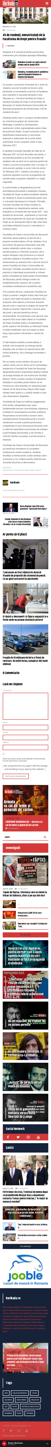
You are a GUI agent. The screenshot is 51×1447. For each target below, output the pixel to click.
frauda (31, 470)
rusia (19, 1413)
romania (8, 1413)
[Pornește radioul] (4, 1443)
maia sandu (21, 1400)
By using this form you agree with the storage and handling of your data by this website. (26, 767)
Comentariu (7, 690)
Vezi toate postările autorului (13, 490)
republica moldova (30, 1407)
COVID (34, 1393)
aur (6, 1393)
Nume (5, 722)
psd (5, 1407)
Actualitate (7, 468)
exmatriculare (8, 470)
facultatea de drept (21, 470)
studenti (38, 470)
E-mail (5, 732)
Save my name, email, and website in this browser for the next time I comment (24, 760)
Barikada (11, 46)
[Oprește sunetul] (47, 1444)
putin (14, 1407)
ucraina (29, 1413)
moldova (35, 1400)
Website (6, 742)
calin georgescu (20, 1393)
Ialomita (8, 1400)
